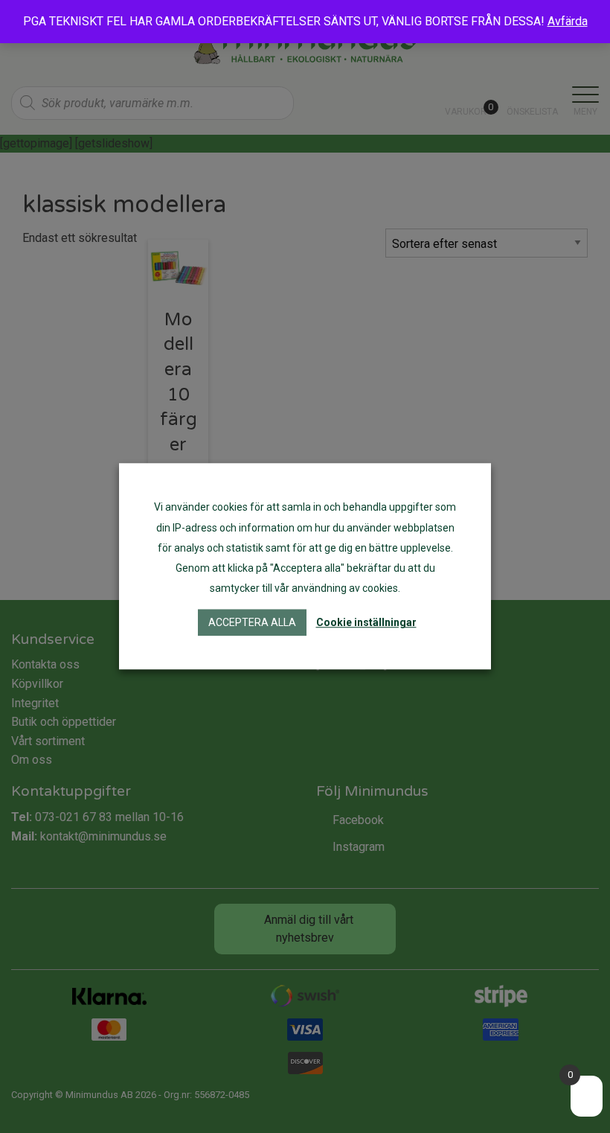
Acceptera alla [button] (252, 623)
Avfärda (568, 21)
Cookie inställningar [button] (366, 623)
